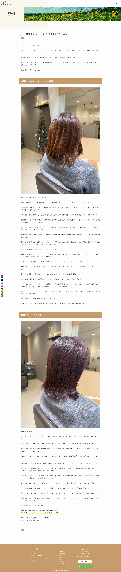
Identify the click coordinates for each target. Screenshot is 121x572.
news (60, 556)
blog (60, 558)
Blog (22, 38)
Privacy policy (64, 564)
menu (61, 552)
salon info (62, 554)
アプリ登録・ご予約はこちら (85, 556)
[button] (2, 276)
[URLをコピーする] (2, 295)
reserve (61, 562)
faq (60, 560)
